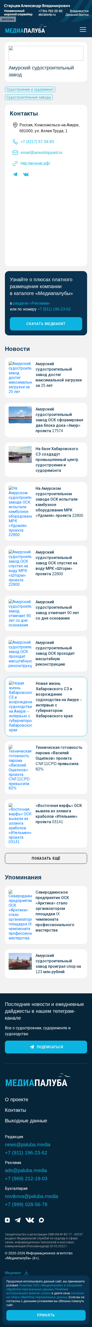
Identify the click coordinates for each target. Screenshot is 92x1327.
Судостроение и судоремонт (30, 89)
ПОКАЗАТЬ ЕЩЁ (46, 858)
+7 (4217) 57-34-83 (37, 142)
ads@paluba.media (26, 1170)
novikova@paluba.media (31, 1196)
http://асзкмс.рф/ (35, 163)
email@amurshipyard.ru (41, 152)
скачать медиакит (46, 324)
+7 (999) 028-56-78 (26, 1204)
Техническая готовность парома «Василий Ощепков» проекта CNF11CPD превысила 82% (59, 758)
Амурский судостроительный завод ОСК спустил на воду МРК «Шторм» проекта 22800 (56, 563)
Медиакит (13, 1273)
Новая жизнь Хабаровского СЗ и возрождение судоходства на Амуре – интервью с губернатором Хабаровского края (59, 699)
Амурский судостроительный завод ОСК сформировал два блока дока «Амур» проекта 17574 (59, 420)
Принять (46, 1315)
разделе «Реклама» (31, 303)
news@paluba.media (27, 1144)
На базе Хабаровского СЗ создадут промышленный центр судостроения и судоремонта (57, 460)
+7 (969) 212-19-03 (26, 1178)
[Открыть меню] (81, 29)
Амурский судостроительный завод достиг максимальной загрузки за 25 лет (59, 375)
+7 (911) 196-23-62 (54, 309)
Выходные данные (26, 1120)
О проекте (16, 1099)
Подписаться (50, 1047)
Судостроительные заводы (29, 97)
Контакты (15, 1110)
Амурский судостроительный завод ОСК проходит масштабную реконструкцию (55, 653)
